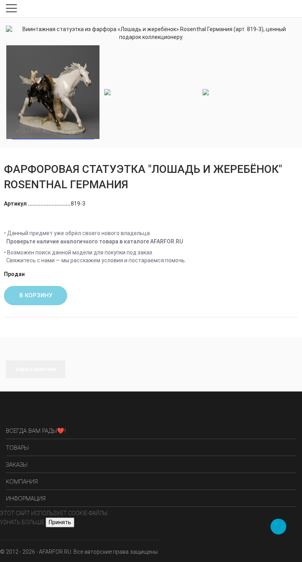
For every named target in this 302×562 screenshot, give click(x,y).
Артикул (16, 203)
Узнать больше (22, 522)
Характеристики (35, 369)
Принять (60, 522)
